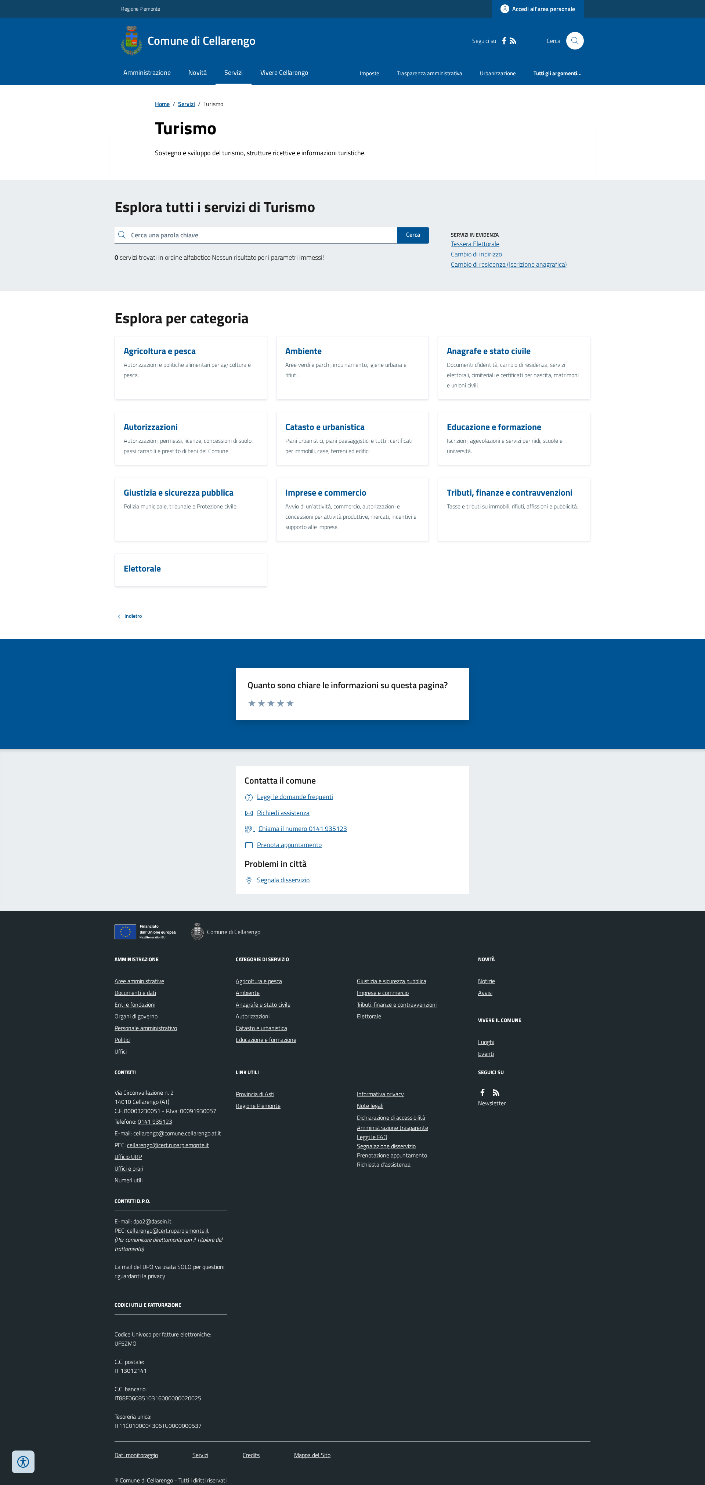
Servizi (233, 72)
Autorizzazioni (253, 1016)
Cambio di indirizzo (476, 254)
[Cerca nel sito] (572, 41)
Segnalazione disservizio (386, 1146)
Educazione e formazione (266, 1039)
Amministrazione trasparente (392, 1127)
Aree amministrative (139, 981)
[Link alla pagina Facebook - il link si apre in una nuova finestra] (504, 40)
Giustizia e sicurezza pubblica (391, 981)
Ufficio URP (128, 1156)
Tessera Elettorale (475, 244)
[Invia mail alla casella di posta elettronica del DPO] (152, 1221)
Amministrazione (147, 72)
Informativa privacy (380, 1094)
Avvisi (485, 992)
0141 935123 (155, 1121)
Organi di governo (136, 1016)
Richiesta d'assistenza (384, 1164)
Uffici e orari (129, 1168)
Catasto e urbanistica (261, 1028)
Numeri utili (128, 1180)
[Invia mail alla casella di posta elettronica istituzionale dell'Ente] (177, 1133)
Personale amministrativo (146, 1028)
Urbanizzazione (498, 73)
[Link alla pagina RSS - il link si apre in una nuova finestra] (513, 40)
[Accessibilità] (23, 1462)
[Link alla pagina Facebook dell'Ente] (482, 1092)
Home (162, 103)
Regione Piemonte (140, 8)
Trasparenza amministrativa (429, 73)
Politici (122, 1039)
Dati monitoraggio (136, 1455)
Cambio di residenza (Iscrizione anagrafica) (509, 264)
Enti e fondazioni (135, 1004)
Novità (197, 72)
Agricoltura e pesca (259, 981)
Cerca (413, 234)
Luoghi (486, 1041)
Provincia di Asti (255, 1094)
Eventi (486, 1053)
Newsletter (492, 1103)
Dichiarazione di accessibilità (391, 1117)
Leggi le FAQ (372, 1136)
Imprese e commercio (383, 992)
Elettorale (369, 1016)
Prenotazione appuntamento (392, 1155)
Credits (251, 1455)
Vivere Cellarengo (284, 72)
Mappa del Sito (312, 1455)
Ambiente (248, 992)
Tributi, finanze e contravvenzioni (397, 1004)
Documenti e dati (135, 992)
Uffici (121, 1051)
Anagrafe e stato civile (263, 1004)
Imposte (369, 73)
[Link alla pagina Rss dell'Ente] (496, 1092)
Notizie (486, 981)
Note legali (370, 1105)
